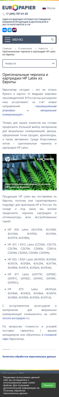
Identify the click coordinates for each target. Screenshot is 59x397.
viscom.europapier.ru (15, 318)
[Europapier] (19, 7)
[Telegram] (9, 30)
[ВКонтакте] (4, 30)
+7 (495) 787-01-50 (17, 14)
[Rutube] (14, 30)
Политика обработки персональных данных (15, 392)
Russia (51, 8)
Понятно (48, 385)
